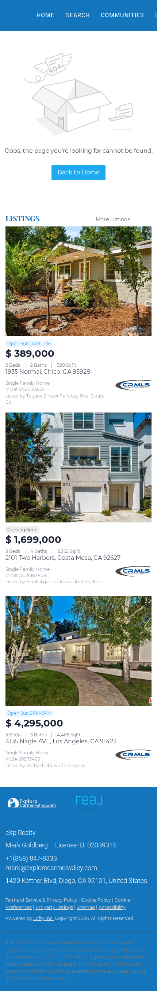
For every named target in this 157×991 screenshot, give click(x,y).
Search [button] (77, 15)
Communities (122, 15)
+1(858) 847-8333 (31, 858)
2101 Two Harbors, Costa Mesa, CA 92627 (62, 557)
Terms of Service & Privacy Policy (41, 900)
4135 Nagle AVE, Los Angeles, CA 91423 (60, 741)
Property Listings (54, 907)
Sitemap (86, 907)
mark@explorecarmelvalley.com (51, 868)
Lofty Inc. (43, 918)
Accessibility (112, 907)
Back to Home (79, 172)
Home (45, 15)
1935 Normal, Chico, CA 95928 (47, 371)
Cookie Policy (96, 900)
